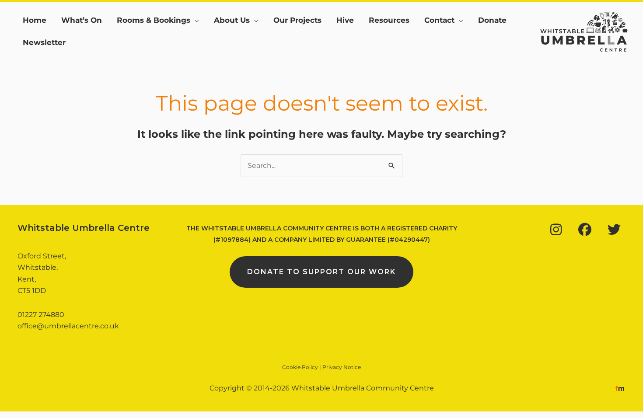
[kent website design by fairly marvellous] (620, 388)
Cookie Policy (300, 367)
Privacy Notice (341, 367)
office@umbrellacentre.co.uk (68, 326)
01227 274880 (40, 314)
